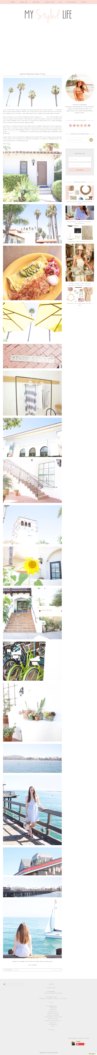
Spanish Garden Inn (13, 131)
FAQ (51, 1002)
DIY (53, 1026)
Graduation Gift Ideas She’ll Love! (80, 241)
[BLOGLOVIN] (89, 125)
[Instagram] (70, 125)
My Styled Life (48, 15)
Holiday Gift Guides (53, 1020)
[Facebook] (81, 125)
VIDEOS (51, 1030)
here (54, 109)
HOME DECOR (53, 1013)
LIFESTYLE (53, 1011)
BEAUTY (53, 1009)
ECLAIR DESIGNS (52, 1052)
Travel (16, 970)
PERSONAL (53, 1024)
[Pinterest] (85, 125)
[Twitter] (78, 125)
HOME (51, 984)
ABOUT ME (51, 987)
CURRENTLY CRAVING (53, 1017)
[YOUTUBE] (74, 125)
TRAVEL (53, 1022)
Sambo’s (44, 117)
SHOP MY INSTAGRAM (53, 993)
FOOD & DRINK (53, 1015)
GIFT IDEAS (53, 1019)
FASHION (53, 1007)
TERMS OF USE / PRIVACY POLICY (53, 998)
